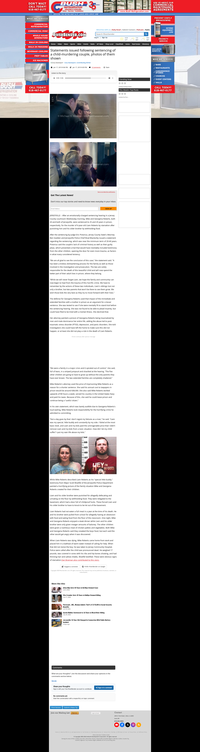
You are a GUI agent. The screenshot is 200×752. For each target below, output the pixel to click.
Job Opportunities (75, 732)
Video (60, 44)
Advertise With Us (64, 732)
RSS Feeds (120, 732)
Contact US (106, 732)
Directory (145, 44)
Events (85, 44)
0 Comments (96, 67)
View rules (54, 681)
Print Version (56, 707)
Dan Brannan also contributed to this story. (80, 560)
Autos (128, 44)
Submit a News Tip (71, 707)
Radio (147, 30)
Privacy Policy (132, 732)
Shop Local (109, 44)
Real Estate (136, 44)
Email (97, 713)
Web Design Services (96, 732)
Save (107, 67)
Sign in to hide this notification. (106, 192)
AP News (100, 44)
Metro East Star (97, 734)
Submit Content (128, 30)
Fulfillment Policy (142, 732)
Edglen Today (106, 734)
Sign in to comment (105, 688)
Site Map (113, 732)
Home (53, 44)
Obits (79, 44)
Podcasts (140, 30)
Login (93, 713)
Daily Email (116, 30)
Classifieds (119, 44)
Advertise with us (103, 30)
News (66, 44)
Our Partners (85, 732)
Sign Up (104, 37)
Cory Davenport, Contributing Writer (77, 63)
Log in (96, 37)
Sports (72, 44)
